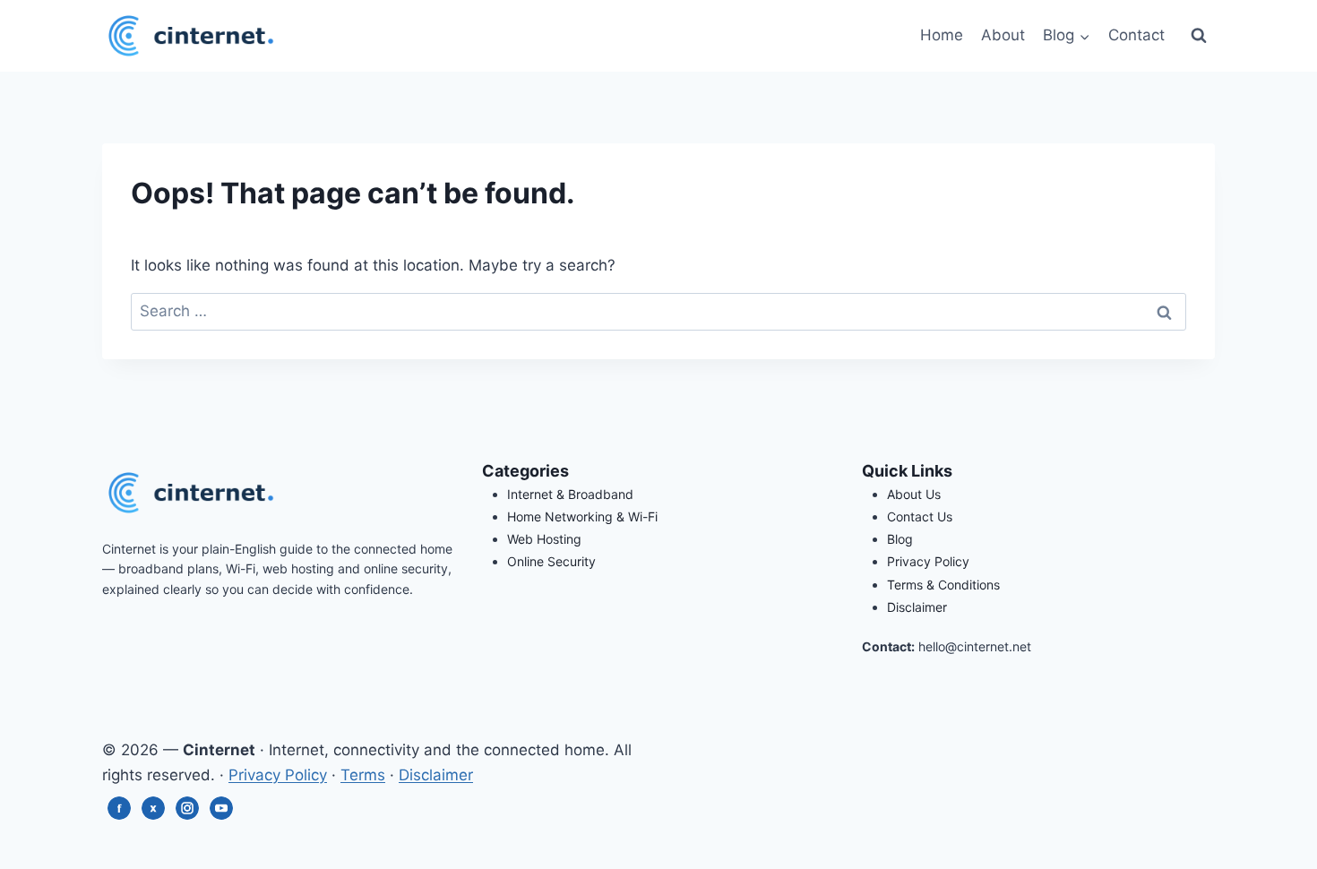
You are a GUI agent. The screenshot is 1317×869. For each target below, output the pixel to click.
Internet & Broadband (570, 494)
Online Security (551, 561)
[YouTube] (221, 811)
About (1003, 35)
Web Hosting (544, 538)
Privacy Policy (928, 561)
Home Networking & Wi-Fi (582, 516)
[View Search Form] (1199, 36)
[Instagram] (187, 811)
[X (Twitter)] (153, 811)
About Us (914, 494)
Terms (362, 775)
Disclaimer (917, 607)
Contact (1136, 35)
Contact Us (919, 516)
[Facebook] (119, 811)
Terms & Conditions (943, 584)
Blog (900, 538)
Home (941, 35)
